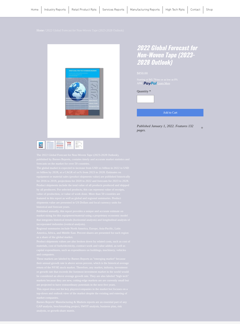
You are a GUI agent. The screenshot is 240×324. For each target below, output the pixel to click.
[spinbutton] (145, 99)
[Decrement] (140, 99)
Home (40, 30)
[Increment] (151, 99)
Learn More (164, 83)
